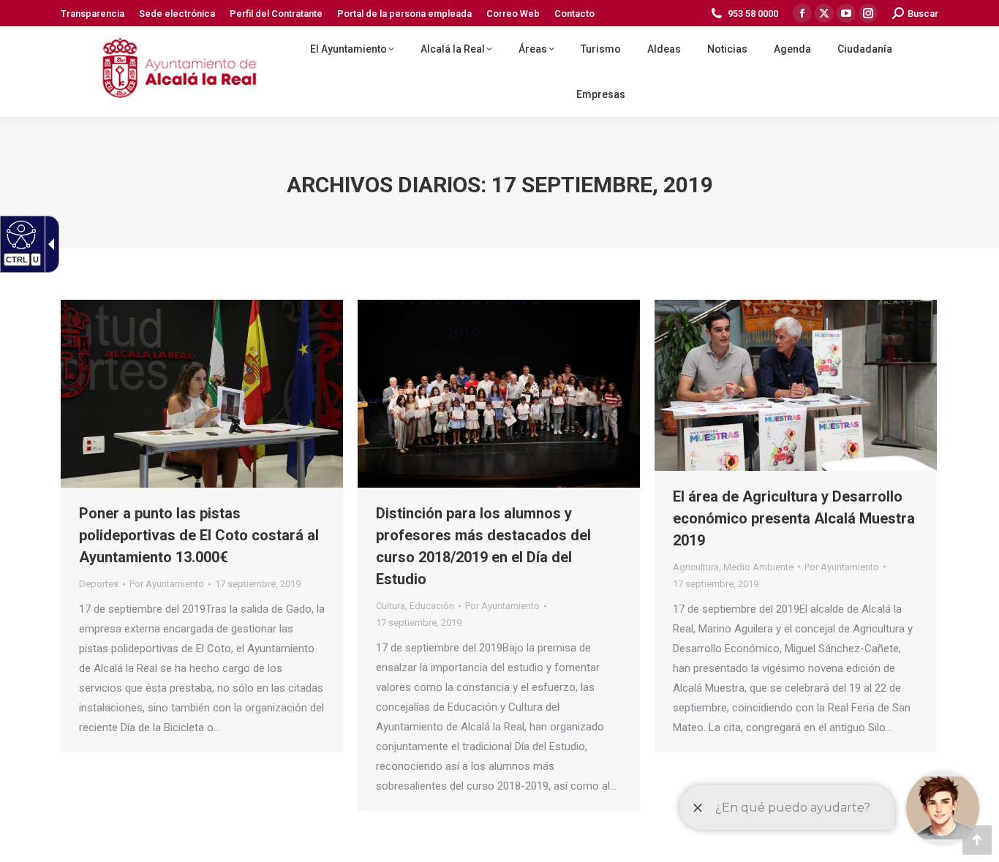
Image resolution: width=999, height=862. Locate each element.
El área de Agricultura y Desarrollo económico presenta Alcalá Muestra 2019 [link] (794, 518)
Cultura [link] (390, 605)
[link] (92, 13)
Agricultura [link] (696, 567)
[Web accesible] (19, 234)
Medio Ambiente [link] (758, 567)
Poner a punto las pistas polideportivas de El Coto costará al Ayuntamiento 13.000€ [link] (199, 535)
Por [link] (166, 583)
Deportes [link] (98, 583)
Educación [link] (432, 605)
